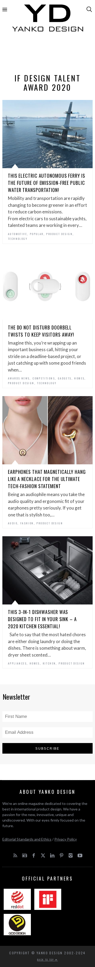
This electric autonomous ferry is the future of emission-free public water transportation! (46, 182)
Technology (17, 239)
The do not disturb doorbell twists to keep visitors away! (41, 331)
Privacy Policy (65, 839)
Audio (12, 523)
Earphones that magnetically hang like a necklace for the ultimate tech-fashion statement (47, 478)
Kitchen (49, 663)
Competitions (43, 378)
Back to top (46, 959)
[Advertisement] (47, 55)
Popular (37, 234)
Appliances (17, 663)
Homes (79, 378)
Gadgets (65, 378)
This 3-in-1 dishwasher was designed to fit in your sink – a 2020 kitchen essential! (42, 619)
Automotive (17, 234)
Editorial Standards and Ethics (26, 839)
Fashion (27, 523)
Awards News (19, 378)
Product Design (59, 234)
